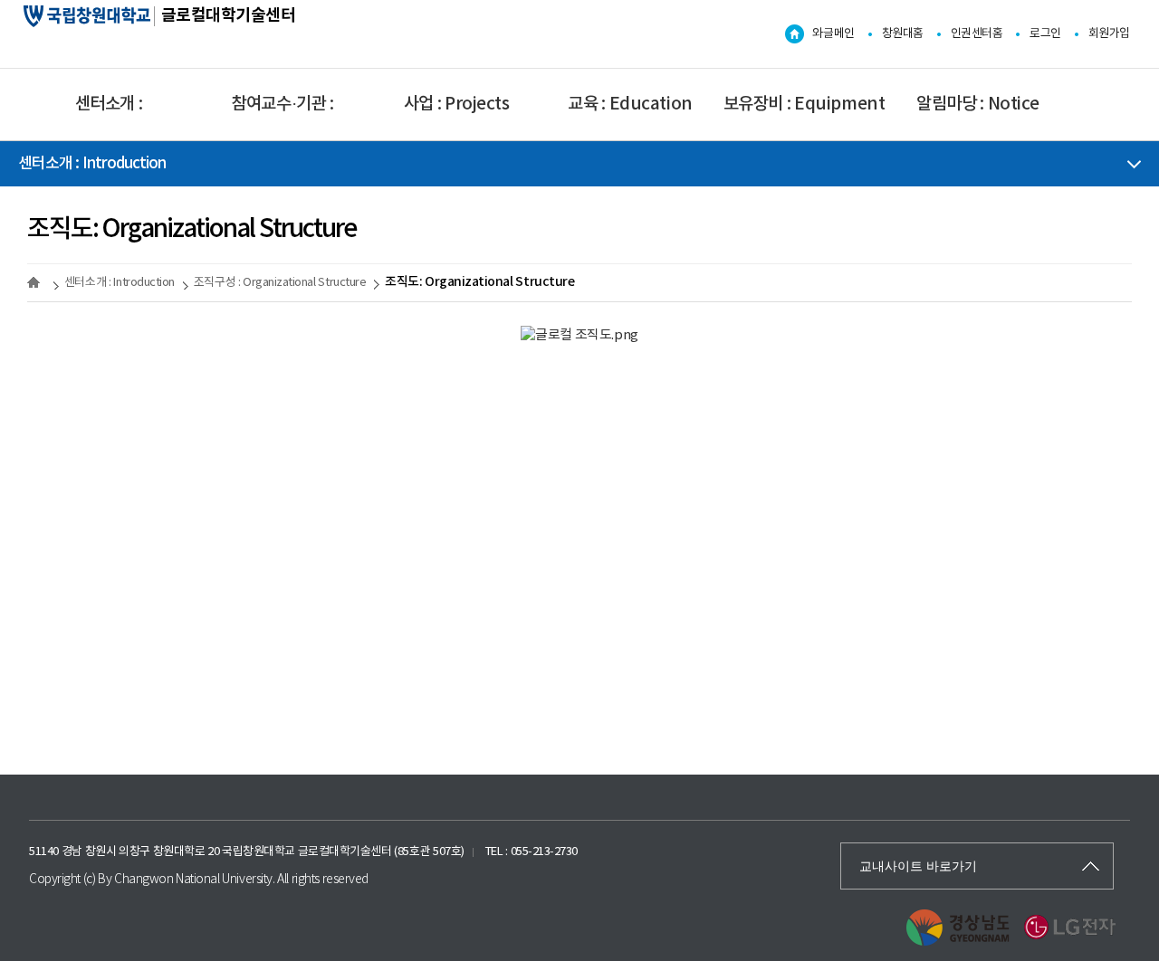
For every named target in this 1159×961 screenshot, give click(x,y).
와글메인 (833, 34)
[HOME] (36, 282)
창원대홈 (903, 34)
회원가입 (1109, 34)
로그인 (1045, 34)
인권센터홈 (977, 34)
